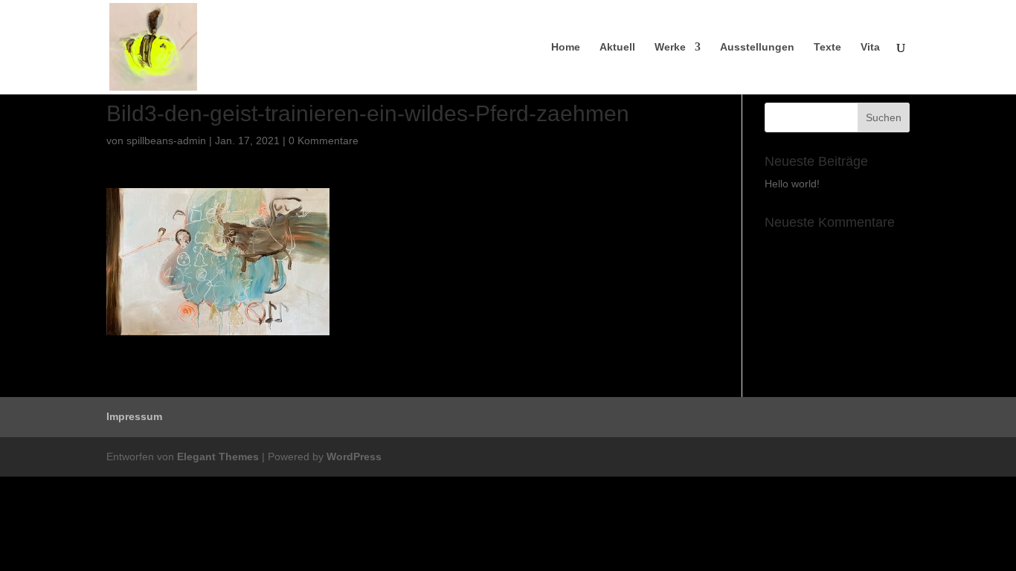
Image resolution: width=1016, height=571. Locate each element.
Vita (870, 47)
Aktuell (617, 47)
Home (565, 47)
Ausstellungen (757, 47)
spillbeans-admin (166, 140)
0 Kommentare (324, 140)
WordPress (354, 456)
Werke (670, 47)
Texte (827, 47)
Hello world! (792, 184)
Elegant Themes (218, 456)
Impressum (134, 416)
